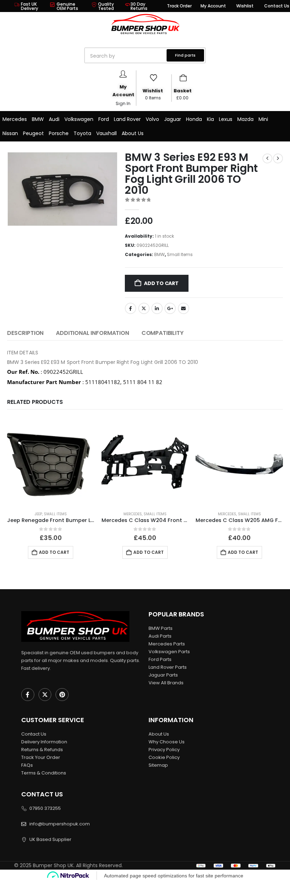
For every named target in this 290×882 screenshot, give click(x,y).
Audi (54, 119)
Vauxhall (106, 133)
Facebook (130, 308)
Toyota (82, 133)
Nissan (10, 133)
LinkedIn (157, 308)
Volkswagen (78, 119)
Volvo (152, 119)
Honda (194, 119)
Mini (263, 119)
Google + (170, 308)
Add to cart (161, 283)
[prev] (267, 158)
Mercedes (14, 119)
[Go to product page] (50, 461)
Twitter (144, 308)
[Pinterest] (62, 694)
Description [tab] (25, 333)
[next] (278, 158)
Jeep (38, 514)
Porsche (59, 133)
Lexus (225, 119)
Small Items (180, 254)
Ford (103, 119)
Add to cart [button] (54, 552)
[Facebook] (27, 694)
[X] (45, 694)
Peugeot (33, 133)
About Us (133, 133)
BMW (38, 119)
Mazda (245, 119)
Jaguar (172, 119)
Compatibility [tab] (162, 333)
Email (183, 308)
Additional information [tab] (92, 333)
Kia (210, 119)
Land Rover (127, 119)
